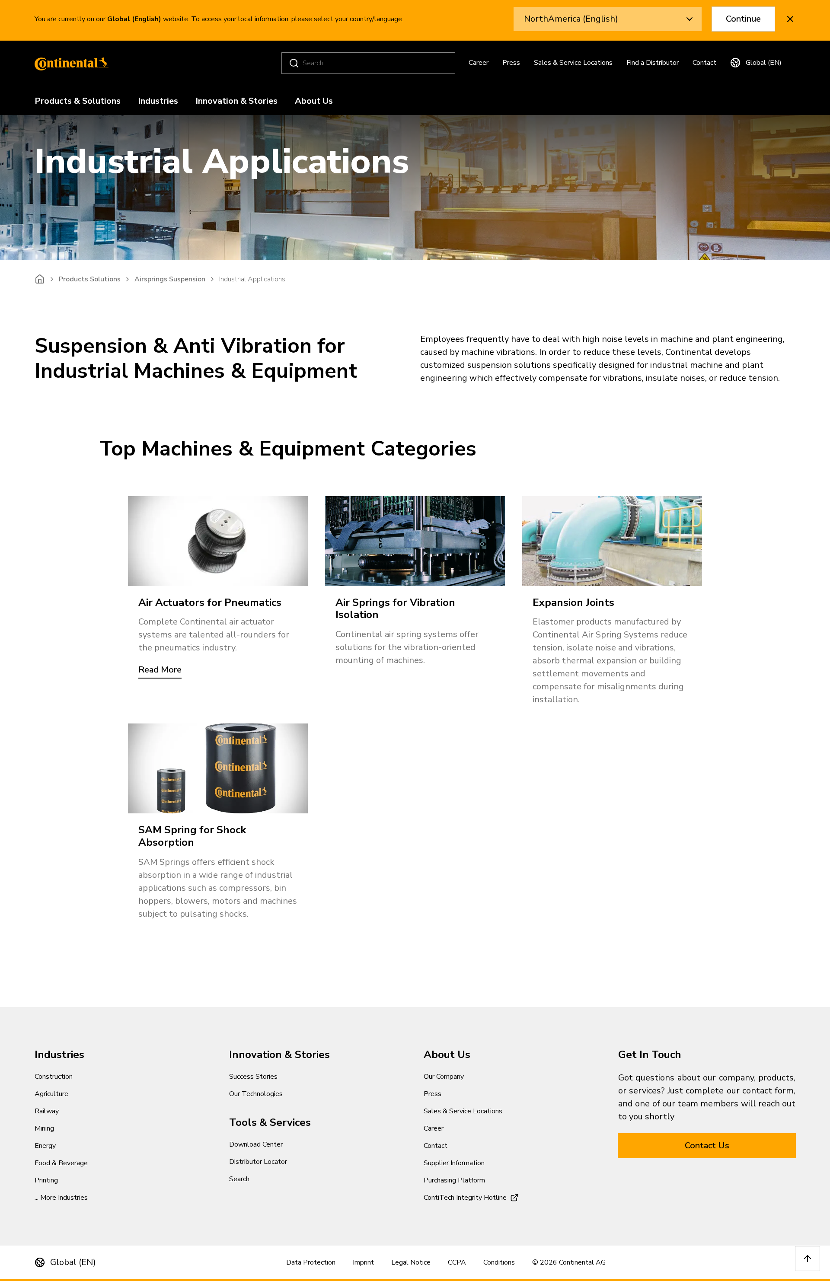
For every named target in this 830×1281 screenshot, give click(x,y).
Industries (158, 101)
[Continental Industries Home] (69, 63)
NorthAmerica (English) (571, 19)
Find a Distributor (652, 62)
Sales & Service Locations (573, 62)
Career (478, 62)
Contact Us (707, 1145)
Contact (704, 62)
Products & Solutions (78, 101)
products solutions (90, 279)
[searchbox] (370, 63)
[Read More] (218, 541)
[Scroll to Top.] (807, 1258)
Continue (743, 19)
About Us (314, 101)
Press (511, 62)
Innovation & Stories (236, 101)
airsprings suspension (169, 279)
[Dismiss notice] (790, 19)
